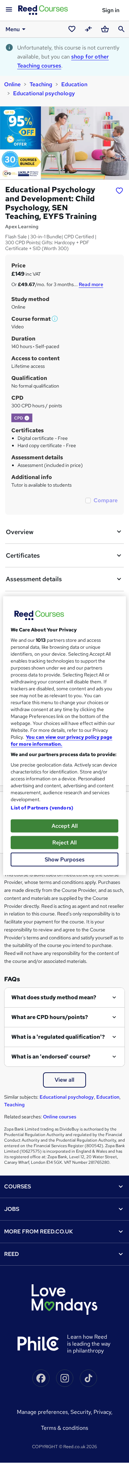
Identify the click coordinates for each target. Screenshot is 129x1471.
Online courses (59, 1117)
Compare (106, 500)
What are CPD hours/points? (49, 1017)
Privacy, (103, 1412)
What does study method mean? (53, 997)
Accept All (65, 825)
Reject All (64, 842)
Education (74, 84)
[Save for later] (119, 190)
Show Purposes (65, 859)
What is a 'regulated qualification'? (58, 1036)
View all (64, 1079)
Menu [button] (13, 29)
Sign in (110, 10)
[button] (55, 318)
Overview (19, 532)
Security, (82, 1412)
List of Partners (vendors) (42, 807)
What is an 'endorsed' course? (50, 1056)
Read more (91, 284)
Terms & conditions (64, 1428)
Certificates (23, 555)
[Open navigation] (9, 9)
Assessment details (34, 579)
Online (12, 84)
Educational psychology (44, 93)
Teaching (41, 84)
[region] (64, 735)
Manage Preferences (42, 1412)
